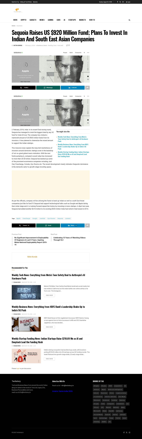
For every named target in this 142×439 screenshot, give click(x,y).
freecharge (26, 218)
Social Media (98, 414)
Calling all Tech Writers (26, 2)
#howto (103, 386)
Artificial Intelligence (115, 389)
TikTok (118, 418)
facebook (106, 400)
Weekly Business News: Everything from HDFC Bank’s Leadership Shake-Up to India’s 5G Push (73, 146)
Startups (72, 20)
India (103, 404)
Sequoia (60, 218)
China (112, 393)
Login (128, 2)
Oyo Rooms (51, 218)
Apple (18, 218)
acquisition (118, 386)
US (110, 422)
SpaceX (107, 414)
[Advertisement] (51, 184)
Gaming (50, 20)
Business (19, 26)
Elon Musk (122, 397)
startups (122, 414)
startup (115, 414)
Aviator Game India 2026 (62, 391)
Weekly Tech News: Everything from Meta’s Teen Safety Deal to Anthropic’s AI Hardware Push (73, 139)
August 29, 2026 (27, 282)
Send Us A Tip (15, 2)
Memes (42, 20)
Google (35, 218)
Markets (82, 20)
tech (95, 418)
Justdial (42, 218)
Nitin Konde (18, 45)
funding (114, 400)
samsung (119, 411)
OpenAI (111, 411)
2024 (110, 386)
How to (92, 20)
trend (124, 418)
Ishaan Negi (17, 282)
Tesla (111, 418)
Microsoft (97, 411)
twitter (104, 422)
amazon (96, 389)
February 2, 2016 (30, 45)
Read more (49, 295)
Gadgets (33, 20)
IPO (102, 407)
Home (13, 26)
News (15, 20)
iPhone (96, 407)
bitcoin (96, 393)
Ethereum (97, 400)
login (18, 368)
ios (127, 404)
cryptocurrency (121, 393)
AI (64, 20)
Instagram (110, 404)
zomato (67, 218)
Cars (58, 20)
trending (96, 422)
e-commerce (98, 397)
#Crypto (96, 386)
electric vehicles (110, 397)
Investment (120, 404)
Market (108, 407)
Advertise (35, 2)
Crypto (23, 20)
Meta (123, 407)
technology (103, 418)
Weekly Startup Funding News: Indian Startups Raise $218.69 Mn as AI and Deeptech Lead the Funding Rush (73, 154)
